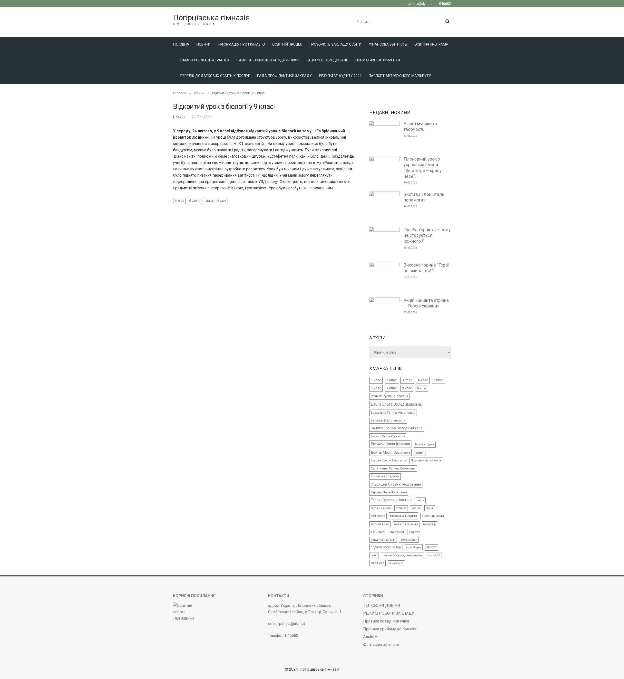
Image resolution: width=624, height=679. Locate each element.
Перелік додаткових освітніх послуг (215, 76)
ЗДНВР (419, 452)
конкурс (414, 532)
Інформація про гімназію (241, 44)
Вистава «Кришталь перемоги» (424, 197)
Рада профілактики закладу (284, 76)
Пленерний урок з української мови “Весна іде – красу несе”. (423, 167)
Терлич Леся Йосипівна (389, 492)
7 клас (391, 388)
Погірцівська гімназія (211, 17)
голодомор (429, 524)
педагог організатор (386, 547)
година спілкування (406, 524)
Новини (203, 44)
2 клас (391, 380)
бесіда (416, 508)
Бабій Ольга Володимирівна (396, 404)
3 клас (407, 380)
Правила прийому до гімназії (389, 629)
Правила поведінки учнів (386, 621)
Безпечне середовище (327, 60)
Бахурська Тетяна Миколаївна (393, 412)
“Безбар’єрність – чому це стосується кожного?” (427, 235)
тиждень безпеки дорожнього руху (402, 555)
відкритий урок (215, 200)
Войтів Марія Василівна (390, 452)
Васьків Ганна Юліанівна (388, 436)
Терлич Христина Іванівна (391, 500)
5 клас (438, 380)
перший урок (413, 547)
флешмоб (377, 563)
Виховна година (424, 444)
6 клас (376, 388)
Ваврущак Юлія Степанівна (388, 420)
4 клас (423, 380)
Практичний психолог (426, 460)
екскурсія (397, 532)
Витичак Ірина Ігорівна (390, 444)
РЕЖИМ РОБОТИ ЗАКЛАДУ (388, 613)
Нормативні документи (377, 60)
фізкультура (396, 563)
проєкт (431, 547)
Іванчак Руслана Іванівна (389, 396)
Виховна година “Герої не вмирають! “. (426, 267)
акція (421, 500)
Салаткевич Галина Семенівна (393, 468)
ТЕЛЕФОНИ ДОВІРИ (381, 605)
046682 (445, 4)
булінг (429, 508)
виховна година (403, 516)
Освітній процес (287, 44)
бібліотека (378, 516)
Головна (181, 44)
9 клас (179, 200)
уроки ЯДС (434, 555)
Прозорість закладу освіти (335, 44)
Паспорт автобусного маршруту (400, 76)
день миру (377, 532)
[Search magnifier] (447, 21)
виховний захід (433, 516)
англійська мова (381, 508)
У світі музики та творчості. (420, 126)
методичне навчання (383, 539)
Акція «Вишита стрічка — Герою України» (426, 303)
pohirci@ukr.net (420, 4)
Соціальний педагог (385, 476)
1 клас (376, 380)
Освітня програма (431, 44)
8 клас (407, 388)
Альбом (370, 636)
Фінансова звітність (388, 44)
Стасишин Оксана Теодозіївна (396, 484)
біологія (194, 200)
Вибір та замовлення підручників (268, 60)
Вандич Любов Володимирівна (396, 428)
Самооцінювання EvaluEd (204, 60)
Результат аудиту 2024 (340, 76)
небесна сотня (408, 539)
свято (374, 555)
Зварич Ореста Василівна (388, 460)
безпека (401, 508)
